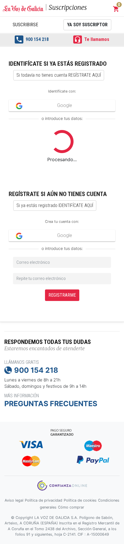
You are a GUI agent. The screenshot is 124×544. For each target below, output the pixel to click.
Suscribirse (25, 24)
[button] (116, 8)
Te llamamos (91, 39)
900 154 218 (32, 39)
